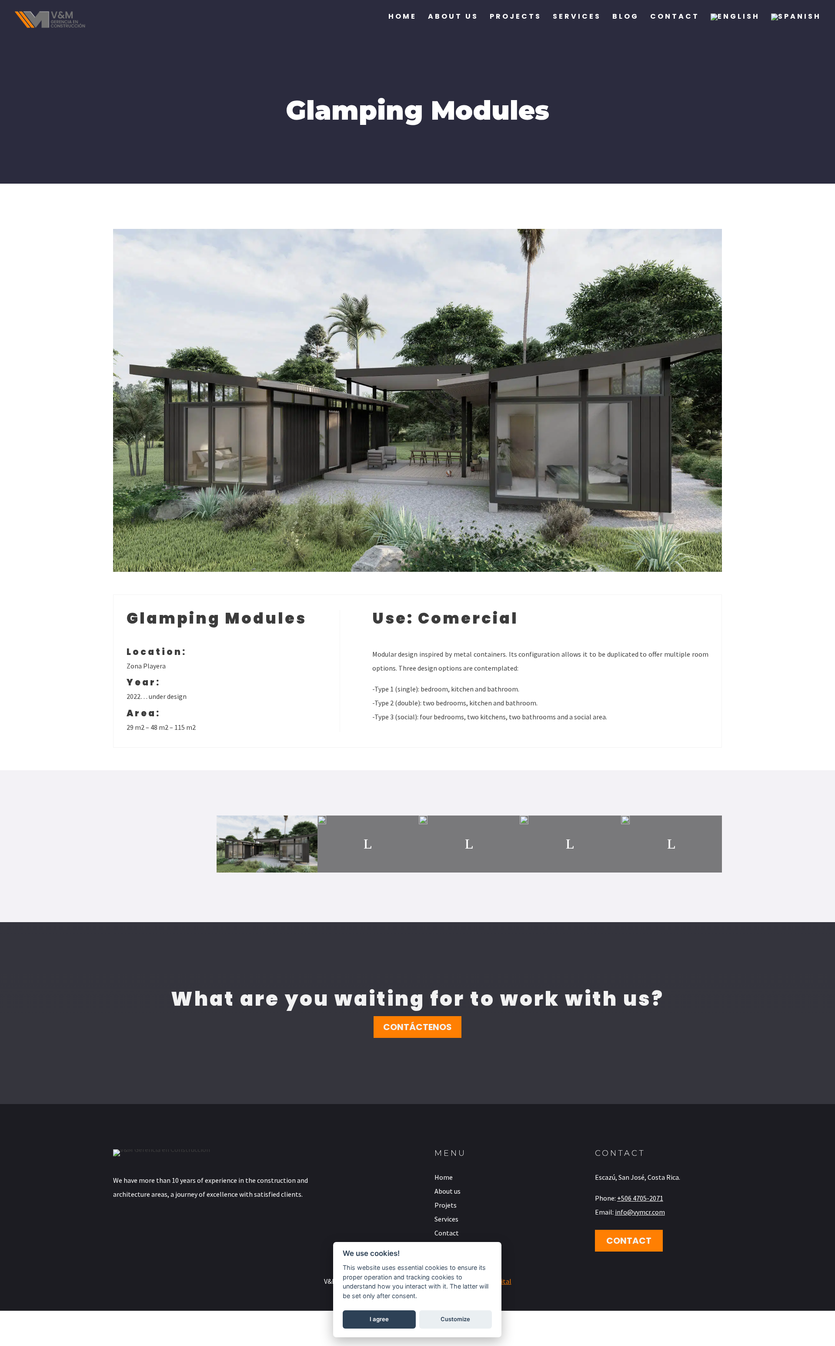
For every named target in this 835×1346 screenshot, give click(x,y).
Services (577, 17)
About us (453, 17)
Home (402, 17)
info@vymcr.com (640, 1212)
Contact (674, 17)
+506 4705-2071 (640, 1198)
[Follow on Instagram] (139, 1228)
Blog (625, 17)
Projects (515, 17)
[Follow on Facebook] (114, 1228)
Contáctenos (417, 1027)
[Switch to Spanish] (796, 25)
